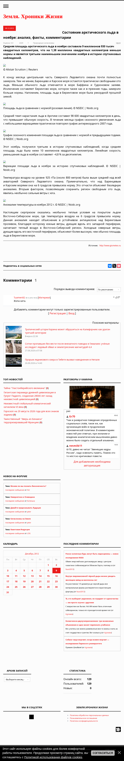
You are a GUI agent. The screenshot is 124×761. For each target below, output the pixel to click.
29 (48, 586)
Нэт (28, 490)
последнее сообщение (14, 490)
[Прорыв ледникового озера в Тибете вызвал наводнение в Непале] (14, 366)
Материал (44, 297)
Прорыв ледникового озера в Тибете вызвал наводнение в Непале (62, 359)
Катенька (31, 501)
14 (40, 575)
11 (16, 575)
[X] (114, 266)
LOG (29, 533)
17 (7, 581)
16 (56, 575)
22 (48, 581)
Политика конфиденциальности (84, 721)
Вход (71, 313)
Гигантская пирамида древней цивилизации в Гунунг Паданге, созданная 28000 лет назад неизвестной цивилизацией (30, 396)
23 (56, 581)
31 (7, 592)
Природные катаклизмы (43, 43)
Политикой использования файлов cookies (53, 757)
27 (32, 586)
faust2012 (70, 569)
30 (56, 586)
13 (32, 575)
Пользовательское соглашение (83, 718)
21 (40, 581)
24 (7, 586)
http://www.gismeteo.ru (110, 245)
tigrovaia (69, 614)
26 (24, 586)
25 (16, 586)
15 (48, 575)
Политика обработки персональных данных (89, 715)
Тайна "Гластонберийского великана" (24, 388)
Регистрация (58, 313)
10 (7, 575)
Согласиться (103, 753)
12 (24, 575)
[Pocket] (119, 266)
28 (40, 586)
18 (16, 581)
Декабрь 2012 (32, 553)
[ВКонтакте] (110, 266)
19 (24, 581)
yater (29, 512)
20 (32, 581)
